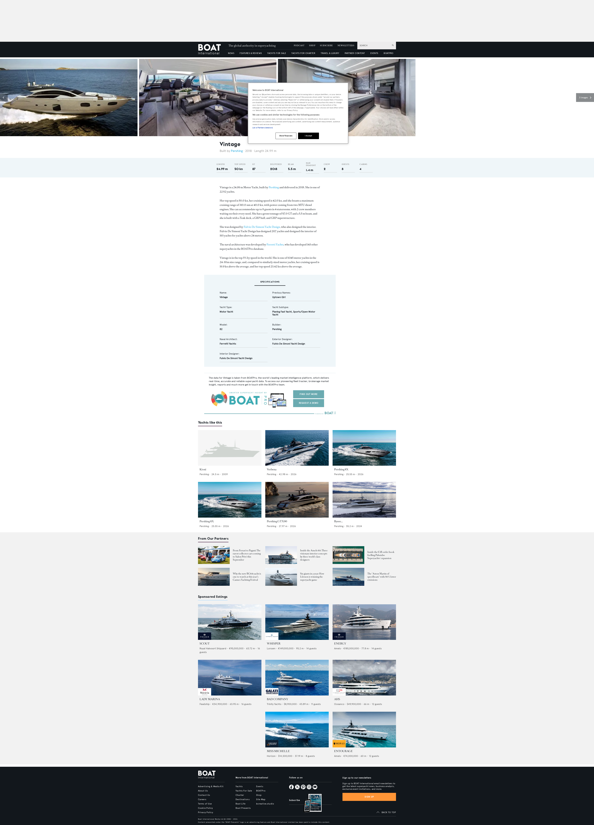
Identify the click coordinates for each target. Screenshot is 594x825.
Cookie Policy (205, 808)
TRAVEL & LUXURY (330, 53)
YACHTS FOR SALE (276, 53)
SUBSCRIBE (326, 45)
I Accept (308, 136)
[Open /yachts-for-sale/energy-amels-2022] (364, 622)
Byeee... (338, 521)
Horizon (271, 756)
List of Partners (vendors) (262, 128)
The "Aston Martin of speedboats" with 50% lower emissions (381, 576)
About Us (203, 791)
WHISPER (273, 643)
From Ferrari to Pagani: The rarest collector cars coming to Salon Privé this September (247, 555)
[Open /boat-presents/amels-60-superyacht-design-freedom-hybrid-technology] (281, 555)
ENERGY (340, 643)
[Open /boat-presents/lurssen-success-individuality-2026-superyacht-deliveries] (281, 577)
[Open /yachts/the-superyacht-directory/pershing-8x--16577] (364, 448)
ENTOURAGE (343, 751)
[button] (4, 97)
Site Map (260, 799)
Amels (337, 648)
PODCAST (299, 45)
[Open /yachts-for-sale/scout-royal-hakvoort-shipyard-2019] (229, 622)
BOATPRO (388, 53)
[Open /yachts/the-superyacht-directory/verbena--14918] (297, 448)
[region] (298, 113)
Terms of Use (205, 804)
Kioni (203, 469)
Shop (259, 795)
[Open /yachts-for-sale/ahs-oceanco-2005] (364, 677)
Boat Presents (243, 808)
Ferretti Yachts (275, 244)
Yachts (239, 786)
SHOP (312, 45)
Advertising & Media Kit (211, 786)
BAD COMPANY (277, 699)
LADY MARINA (210, 699)
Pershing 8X (341, 469)
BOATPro (261, 791)
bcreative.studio (265, 804)
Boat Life (240, 804)
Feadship (205, 704)
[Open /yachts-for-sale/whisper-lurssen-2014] (297, 622)
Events (259, 786)
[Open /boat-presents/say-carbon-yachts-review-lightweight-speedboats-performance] (348, 577)
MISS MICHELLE (278, 751)
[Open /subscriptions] (310, 803)
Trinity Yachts (274, 704)
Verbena (271, 469)
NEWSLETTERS (346, 45)
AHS (337, 699)
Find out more (309, 394)
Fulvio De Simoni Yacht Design (262, 227)
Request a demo (309, 403)
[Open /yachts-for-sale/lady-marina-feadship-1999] (229, 677)
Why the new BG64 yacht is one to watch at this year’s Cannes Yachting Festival (247, 576)
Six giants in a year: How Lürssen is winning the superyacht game (312, 576)
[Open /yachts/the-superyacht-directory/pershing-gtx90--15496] (297, 500)
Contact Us (204, 795)
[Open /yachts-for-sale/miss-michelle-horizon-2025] (297, 729)
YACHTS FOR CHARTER (303, 53)
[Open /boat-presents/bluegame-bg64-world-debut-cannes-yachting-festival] (214, 577)
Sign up (369, 796)
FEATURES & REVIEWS (251, 53)
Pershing (237, 151)
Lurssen (271, 648)
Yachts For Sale (244, 791)
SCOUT (205, 643)
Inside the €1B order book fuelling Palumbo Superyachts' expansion (380, 555)
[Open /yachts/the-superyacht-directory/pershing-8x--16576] (229, 500)
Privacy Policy (205, 812)
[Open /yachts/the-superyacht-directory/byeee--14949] (364, 500)
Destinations (243, 799)
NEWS (231, 53)
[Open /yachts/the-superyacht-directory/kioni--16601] (229, 448)
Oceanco (339, 704)
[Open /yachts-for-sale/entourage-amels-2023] (364, 729)
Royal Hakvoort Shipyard (213, 648)
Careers (202, 799)
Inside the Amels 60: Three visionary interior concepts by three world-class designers (314, 555)
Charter (240, 795)
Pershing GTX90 (277, 521)
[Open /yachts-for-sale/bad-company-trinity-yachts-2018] (297, 677)
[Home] (211, 49)
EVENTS (374, 53)
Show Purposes (285, 136)
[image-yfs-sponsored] (204, 639)
